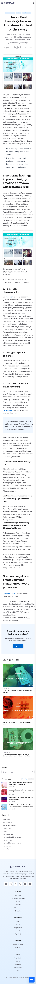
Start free (18, 646)
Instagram (9, 297)
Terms (18, 961)
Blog (18, 921)
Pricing (18, 901)
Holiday (5, 831)
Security (18, 931)
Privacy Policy (18, 958)
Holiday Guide (7, 828)
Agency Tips (6, 849)
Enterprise (18, 911)
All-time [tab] (31, 779)
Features (18, 895)
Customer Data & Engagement (12, 837)
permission (7, 410)
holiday (19, 13)
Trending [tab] (24, 779)
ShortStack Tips (7, 822)
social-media (26, 13)
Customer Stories (8, 834)
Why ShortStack (18, 944)
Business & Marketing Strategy (12, 843)
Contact (18, 947)
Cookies (18, 964)
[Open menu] (33, 3)
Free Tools (18, 934)
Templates (18, 904)
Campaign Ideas (7, 840)
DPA (18, 970)
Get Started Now (9, 594)
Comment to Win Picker (18, 898)
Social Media (6, 819)
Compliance (18, 967)
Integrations (18, 908)
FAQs (18, 924)
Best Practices (7, 846)
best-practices (10, 13)
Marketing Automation (9, 825)
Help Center (18, 927)
